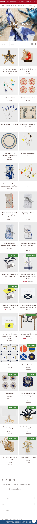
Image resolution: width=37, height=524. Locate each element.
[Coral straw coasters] (28, 85)
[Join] (32, 489)
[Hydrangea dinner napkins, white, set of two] (28, 200)
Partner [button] (5, 510)
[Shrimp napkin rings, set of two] (28, 57)
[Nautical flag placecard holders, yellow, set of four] (9, 322)
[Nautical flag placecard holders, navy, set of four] (28, 293)
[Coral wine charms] (9, 85)
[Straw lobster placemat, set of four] (28, 112)
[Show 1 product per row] (32, 44)
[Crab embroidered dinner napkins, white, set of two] (28, 231)
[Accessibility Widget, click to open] (34, 521)
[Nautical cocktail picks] (28, 141)
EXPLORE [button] (5, 498)
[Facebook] (2, 480)
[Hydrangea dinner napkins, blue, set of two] (9, 231)
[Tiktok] (6, 480)
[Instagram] (14, 480)
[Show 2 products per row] (35, 44)
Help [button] (4, 504)
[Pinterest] (10, 480)
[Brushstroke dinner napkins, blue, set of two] (9, 172)
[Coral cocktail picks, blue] (9, 112)
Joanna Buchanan (10, 519)
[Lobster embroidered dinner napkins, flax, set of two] (9, 200)
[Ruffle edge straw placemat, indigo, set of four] (9, 141)
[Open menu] (4, 6)
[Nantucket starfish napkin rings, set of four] (9, 57)
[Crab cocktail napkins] (9, 353)
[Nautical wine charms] (28, 172)
